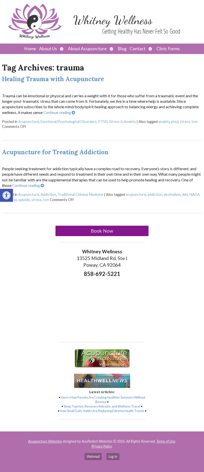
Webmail (93, 456)
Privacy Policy (102, 446)
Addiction (48, 194)
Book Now (102, 231)
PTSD (103, 121)
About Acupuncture (87, 48)
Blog (122, 48)
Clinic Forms (168, 48)
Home (30, 48)
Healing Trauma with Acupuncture (53, 79)
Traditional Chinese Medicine (80, 194)
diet (185, 194)
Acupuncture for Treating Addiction (55, 152)
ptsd (174, 121)
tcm (195, 121)
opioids (24, 200)
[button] (6, 195)
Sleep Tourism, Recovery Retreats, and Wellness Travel (102, 406)
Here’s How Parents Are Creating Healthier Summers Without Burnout (103, 399)
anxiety (164, 121)
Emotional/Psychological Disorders (69, 121)
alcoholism (172, 194)
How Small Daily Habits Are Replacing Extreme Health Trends (102, 411)
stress (185, 121)
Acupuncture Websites (45, 441)
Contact (138, 48)
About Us (48, 48)
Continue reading (57, 112)
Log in (112, 456)
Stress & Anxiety (122, 121)
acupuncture (136, 194)
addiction (155, 194)
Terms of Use (165, 441)
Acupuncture (28, 121)
